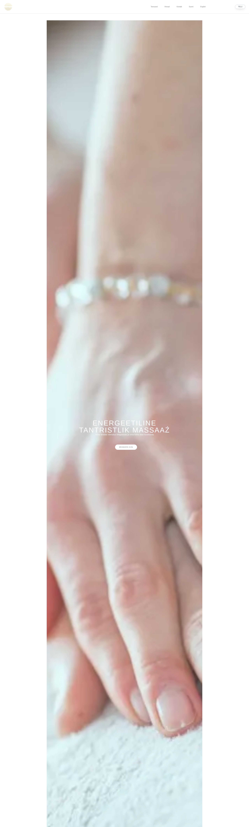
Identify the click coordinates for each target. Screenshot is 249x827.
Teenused (154, 6)
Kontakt (179, 6)
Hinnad (167, 6)
